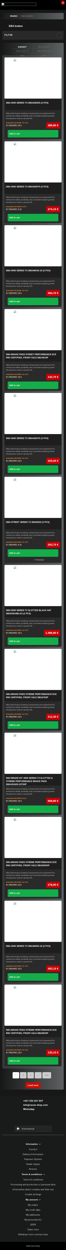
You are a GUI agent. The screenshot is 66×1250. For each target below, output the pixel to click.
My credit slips (33, 1210)
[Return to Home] (5, 16)
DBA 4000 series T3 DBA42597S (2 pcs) (27, 186)
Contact (33, 1149)
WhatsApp (29, 1109)
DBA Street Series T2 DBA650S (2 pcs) (28, 522)
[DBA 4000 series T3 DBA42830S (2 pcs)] (33, 78)
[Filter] (59, 35)
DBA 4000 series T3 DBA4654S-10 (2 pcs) (28, 270)
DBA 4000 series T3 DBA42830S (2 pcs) (27, 103)
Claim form (33, 1229)
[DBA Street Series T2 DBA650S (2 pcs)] (33, 497)
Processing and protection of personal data (33, 1184)
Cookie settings (33, 1194)
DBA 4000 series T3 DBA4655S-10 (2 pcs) (28, 946)
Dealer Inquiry (33, 1164)
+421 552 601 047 (33, 1100)
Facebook (27, 1120)
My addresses (33, 1214)
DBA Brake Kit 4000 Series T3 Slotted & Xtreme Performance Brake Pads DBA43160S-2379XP (29, 781)
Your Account (54, 4)
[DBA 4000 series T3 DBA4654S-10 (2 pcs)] (33, 245)
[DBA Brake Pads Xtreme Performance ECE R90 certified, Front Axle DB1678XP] (33, 669)
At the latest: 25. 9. (14, 125)
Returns (33, 1169)
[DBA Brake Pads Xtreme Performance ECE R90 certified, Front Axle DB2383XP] (33, 1005)
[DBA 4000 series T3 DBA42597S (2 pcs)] (33, 161)
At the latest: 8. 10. (14, 209)
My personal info (33, 1219)
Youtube (39, 1120)
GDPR (33, 1224)
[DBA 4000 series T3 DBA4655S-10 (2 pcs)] (33, 921)
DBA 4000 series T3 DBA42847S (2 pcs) (27, 438)
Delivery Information (33, 1154)
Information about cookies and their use (33, 1189)
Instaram (33, 1120)
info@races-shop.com (35, 1105)
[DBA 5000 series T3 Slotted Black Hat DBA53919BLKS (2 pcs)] (33, 585)
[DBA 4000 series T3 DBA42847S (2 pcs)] (33, 413)
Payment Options (33, 1159)
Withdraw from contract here (33, 1234)
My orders (33, 1205)
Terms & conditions (33, 1179)
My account (32, 1199)
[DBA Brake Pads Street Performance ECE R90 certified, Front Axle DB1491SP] (33, 329)
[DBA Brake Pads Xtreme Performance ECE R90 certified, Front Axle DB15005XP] (33, 837)
